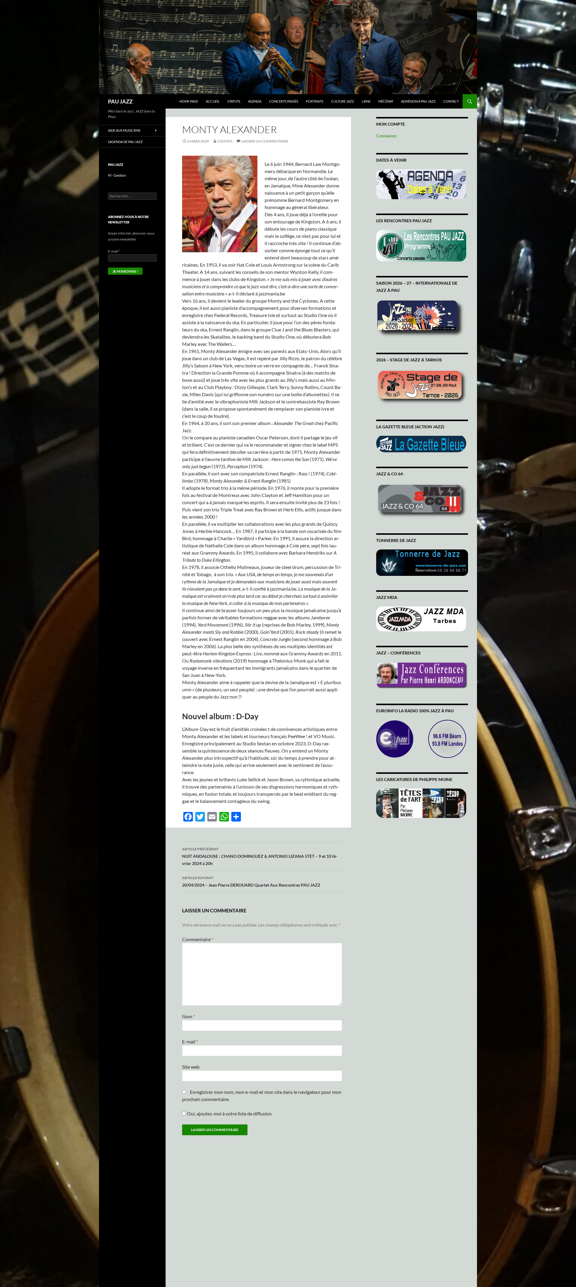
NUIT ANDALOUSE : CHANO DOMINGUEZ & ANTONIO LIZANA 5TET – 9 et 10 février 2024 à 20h (259, 856)
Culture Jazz (342, 101)
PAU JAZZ (120, 101)
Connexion (386, 135)
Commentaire (197, 939)
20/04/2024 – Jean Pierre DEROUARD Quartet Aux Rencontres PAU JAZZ (251, 881)
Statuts (233, 101)
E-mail (190, 1041)
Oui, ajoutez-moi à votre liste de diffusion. (229, 1113)
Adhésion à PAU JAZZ (418, 101)
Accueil (213, 101)
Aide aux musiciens (124, 130)
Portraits (314, 101)
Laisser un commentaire (265, 141)
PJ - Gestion (117, 175)
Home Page (188, 101)
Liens (366, 101)
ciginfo (224, 141)
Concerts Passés (283, 101)
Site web (191, 1067)
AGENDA (254, 101)
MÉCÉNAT (385, 101)
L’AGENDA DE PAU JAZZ (125, 142)
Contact (451, 101)
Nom (188, 1016)
